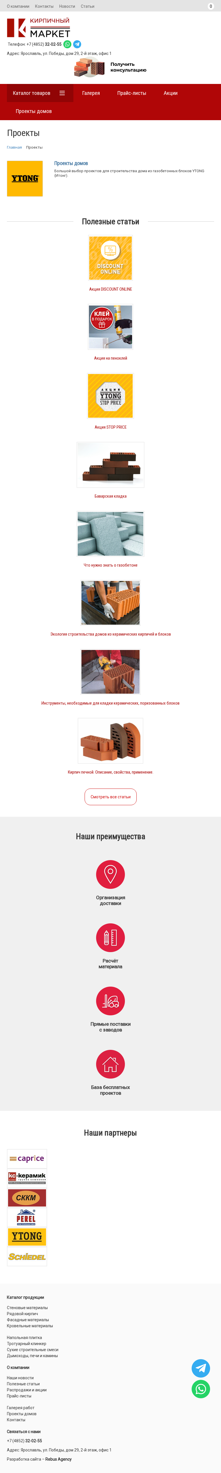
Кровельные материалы (30, 1326)
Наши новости (20, 1378)
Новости (67, 6)
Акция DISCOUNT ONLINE (110, 289)
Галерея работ (21, 1407)
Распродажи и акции (27, 1390)
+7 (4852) (24, 1441)
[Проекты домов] (25, 179)
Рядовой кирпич (22, 1313)
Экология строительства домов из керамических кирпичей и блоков (110, 634)
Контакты (44, 6)
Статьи (87, 6)
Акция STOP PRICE (111, 427)
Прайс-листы (19, 1396)
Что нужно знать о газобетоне (111, 565)
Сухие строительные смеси (32, 1349)
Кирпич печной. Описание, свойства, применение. (110, 772)
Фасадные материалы (28, 1319)
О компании (18, 6)
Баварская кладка (111, 496)
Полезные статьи (23, 1384)
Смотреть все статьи (111, 797)
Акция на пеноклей (110, 358)
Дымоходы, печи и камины (32, 1355)
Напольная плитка (24, 1337)
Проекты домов (34, 111)
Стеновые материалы (27, 1307)
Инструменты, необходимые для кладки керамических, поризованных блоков (110, 703)
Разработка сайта (24, 1459)
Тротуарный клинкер (26, 1343)
